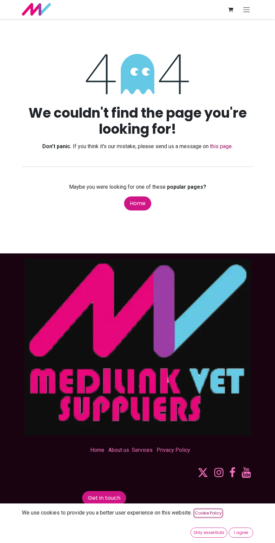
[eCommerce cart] (230, 9)
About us (118, 450)
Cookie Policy (208, 513)
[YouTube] (246, 472)
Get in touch (104, 498)
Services (142, 450)
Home (138, 203)
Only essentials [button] (209, 532)
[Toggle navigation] (246, 9)
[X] (203, 472)
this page (221, 146)
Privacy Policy (173, 450)
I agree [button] (241, 532)
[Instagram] (219, 472)
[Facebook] (232, 472)
